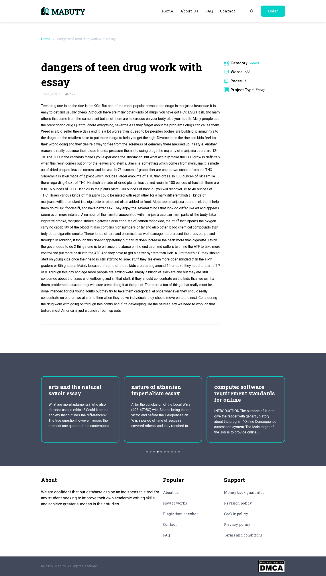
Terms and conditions (243, 535)
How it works (175, 503)
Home (167, 11)
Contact (227, 11)
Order (273, 11)
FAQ (209, 11)
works (254, 63)
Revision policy (238, 503)
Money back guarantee (244, 492)
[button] (147, 452)
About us (189, 11)
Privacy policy (237, 524)
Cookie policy (236, 513)
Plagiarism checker (180, 513)
